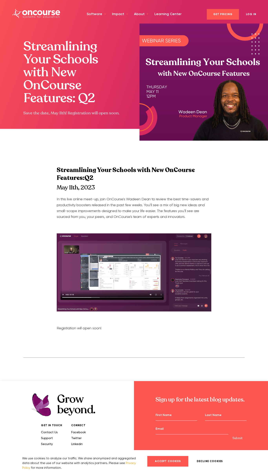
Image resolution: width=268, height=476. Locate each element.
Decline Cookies (210, 461)
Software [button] (94, 14)
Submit (237, 438)
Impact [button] (118, 14)
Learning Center (167, 14)
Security (47, 444)
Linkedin (77, 444)
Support (47, 438)
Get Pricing (223, 14)
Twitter (76, 438)
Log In (251, 14)
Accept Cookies (167, 461)
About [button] (139, 14)
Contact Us (49, 432)
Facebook (78, 432)
